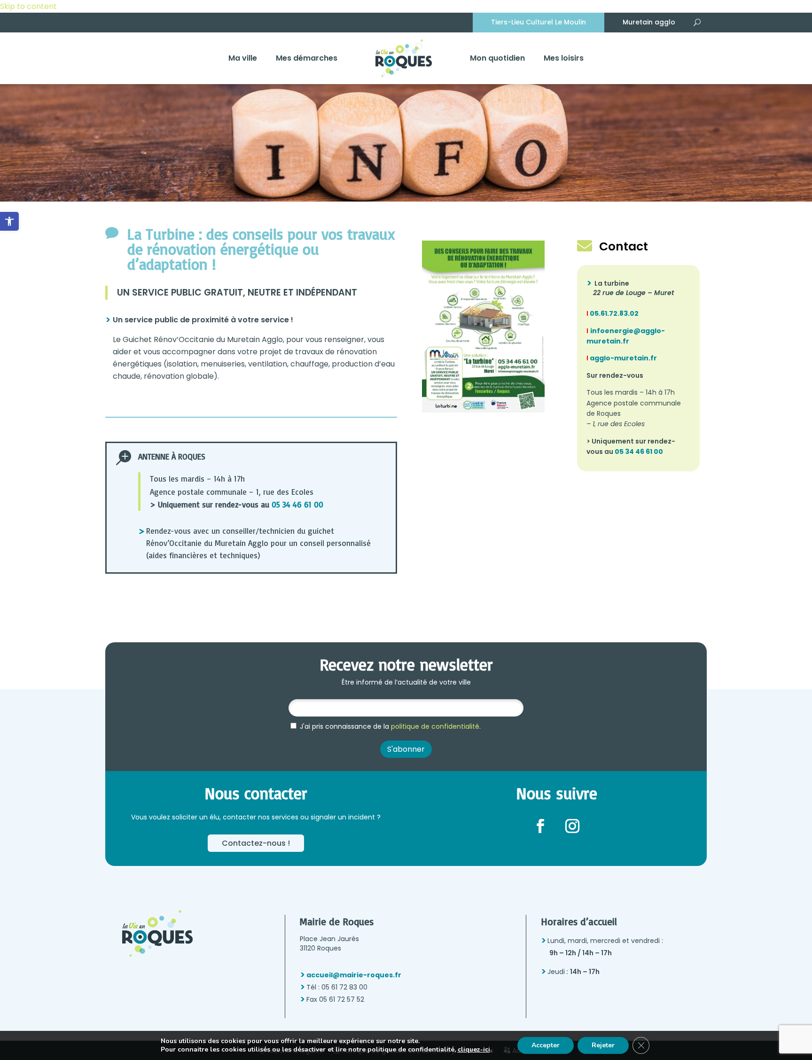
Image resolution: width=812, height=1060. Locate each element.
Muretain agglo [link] (649, 22)
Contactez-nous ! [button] (256, 843)
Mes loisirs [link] (564, 58)
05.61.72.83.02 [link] (613, 313)
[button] (540, 826)
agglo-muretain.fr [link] (621, 358)
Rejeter (603, 1045)
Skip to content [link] (28, 6)
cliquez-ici (474, 1049)
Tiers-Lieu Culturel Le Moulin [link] (538, 22)
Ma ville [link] (242, 58)
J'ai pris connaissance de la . (389, 726)
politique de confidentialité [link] (435, 726)
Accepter (545, 1045)
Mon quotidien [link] (497, 58)
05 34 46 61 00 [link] (297, 504)
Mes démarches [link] (306, 58)
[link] (9, 221)
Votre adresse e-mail (331, 694)
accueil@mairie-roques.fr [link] (353, 975)
